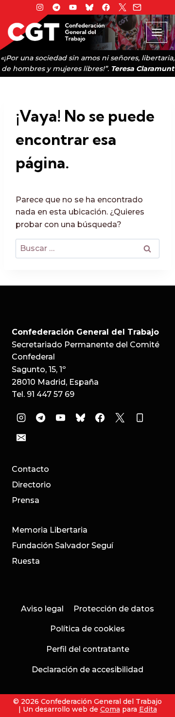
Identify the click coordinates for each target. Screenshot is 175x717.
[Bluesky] (89, 7)
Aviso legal (42, 608)
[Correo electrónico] (21, 438)
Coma (110, 709)
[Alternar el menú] (156, 32)
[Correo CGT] (137, 7)
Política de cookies (87, 628)
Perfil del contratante (87, 649)
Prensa (25, 500)
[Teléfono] (139, 418)
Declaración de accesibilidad (87, 669)
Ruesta (26, 561)
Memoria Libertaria (50, 530)
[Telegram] (56, 7)
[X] (122, 7)
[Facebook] (106, 7)
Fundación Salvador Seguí (62, 545)
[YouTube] (60, 418)
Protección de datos (113, 608)
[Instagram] (40, 7)
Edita (148, 709)
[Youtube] (73, 7)
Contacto (30, 469)
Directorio (31, 484)
